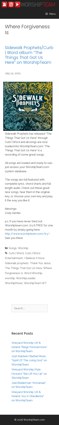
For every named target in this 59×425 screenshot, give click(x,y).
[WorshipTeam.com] (28, 4)
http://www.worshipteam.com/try (26, 233)
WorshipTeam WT (35, 283)
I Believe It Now (34, 258)
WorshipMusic (14, 283)
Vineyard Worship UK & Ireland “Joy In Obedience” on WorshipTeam (27, 396)
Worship (23, 248)
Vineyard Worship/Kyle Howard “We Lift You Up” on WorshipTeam (29, 373)
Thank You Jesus (40, 263)
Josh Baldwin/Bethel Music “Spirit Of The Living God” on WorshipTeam (29, 360)
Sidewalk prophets (17, 263)
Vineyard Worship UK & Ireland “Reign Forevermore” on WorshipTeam (29, 347)
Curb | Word (16, 253)
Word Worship (33, 273)
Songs (13, 248)
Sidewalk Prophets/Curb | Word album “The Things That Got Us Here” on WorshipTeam (29, 55)
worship (10, 278)
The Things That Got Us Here (23, 268)
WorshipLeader (25, 278)
